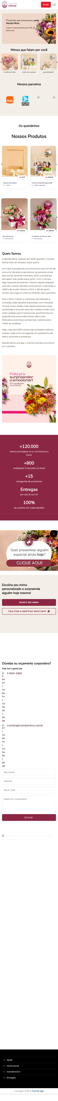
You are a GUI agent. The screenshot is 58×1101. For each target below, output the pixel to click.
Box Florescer (8, 236)
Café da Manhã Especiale (42, 183)
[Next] (56, 170)
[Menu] (54, 4)
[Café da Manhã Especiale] (43, 161)
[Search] (40, 1097)
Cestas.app (38, 1091)
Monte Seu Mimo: (10, 183)
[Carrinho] (17, 1097)
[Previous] (2, 170)
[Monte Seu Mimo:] (15, 161)
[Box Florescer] (14, 214)
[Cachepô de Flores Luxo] (43, 214)
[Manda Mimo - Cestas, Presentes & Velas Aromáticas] (14, 4)
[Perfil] (52, 1097)
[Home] (6, 1097)
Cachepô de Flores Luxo (41, 236)
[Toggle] (4, 1060)
